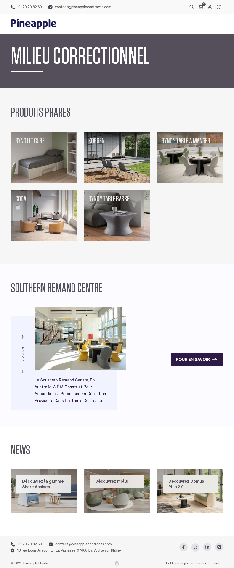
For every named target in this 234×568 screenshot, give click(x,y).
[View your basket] (200, 7)
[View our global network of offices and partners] (219, 7)
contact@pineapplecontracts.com (83, 7)
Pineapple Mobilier (36, 563)
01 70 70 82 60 (29, 7)
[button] (22, 337)
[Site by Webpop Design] (117, 563)
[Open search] (191, 7)
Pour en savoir (193, 359)
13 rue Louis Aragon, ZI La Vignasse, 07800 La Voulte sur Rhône (69, 550)
